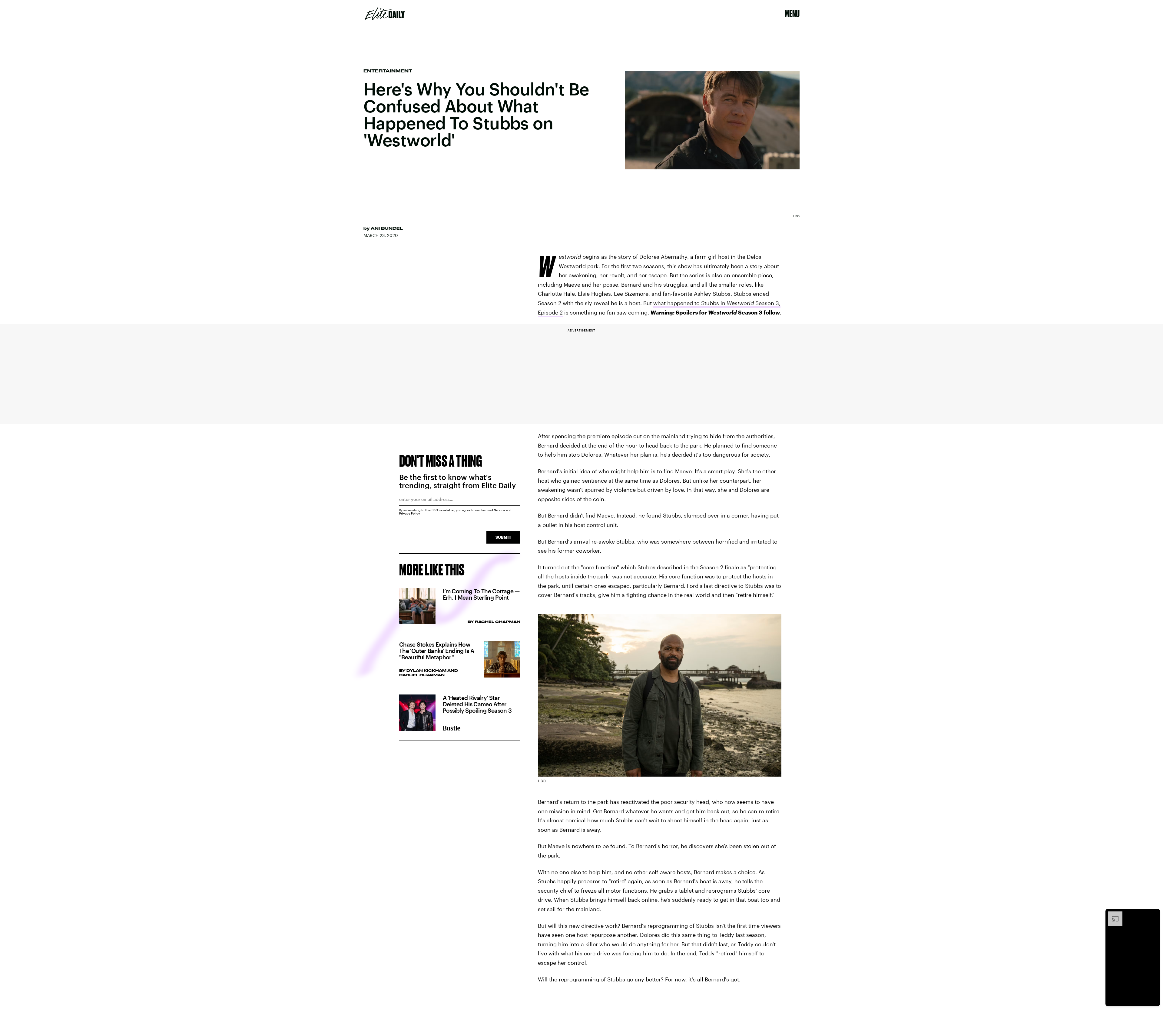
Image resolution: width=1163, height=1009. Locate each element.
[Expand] (1112, 914)
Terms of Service (493, 510)
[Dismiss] (1153, 914)
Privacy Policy (409, 513)
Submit (503, 537)
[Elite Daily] (384, 13)
